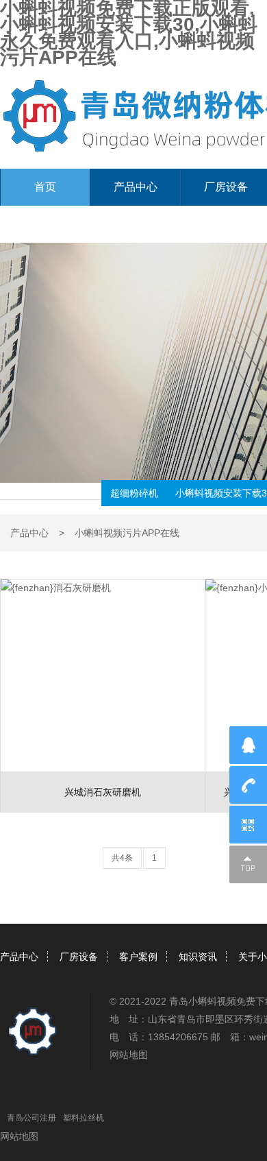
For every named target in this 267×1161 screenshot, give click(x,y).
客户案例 (138, 956)
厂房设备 (79, 956)
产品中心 (135, 187)
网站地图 (129, 1054)
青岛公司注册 (31, 1118)
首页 (45, 187)
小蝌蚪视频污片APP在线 (127, 532)
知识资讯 (198, 956)
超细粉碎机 (134, 493)
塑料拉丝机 (83, 1118)
